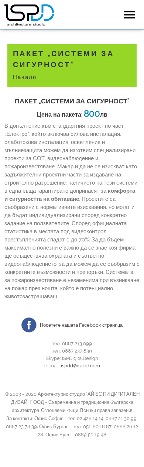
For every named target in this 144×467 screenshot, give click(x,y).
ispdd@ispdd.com (80, 365)
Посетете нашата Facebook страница (81, 325)
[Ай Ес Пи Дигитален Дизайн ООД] (29, 15)
